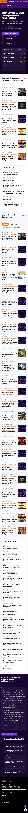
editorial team (7, 722)
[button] (25, 5)
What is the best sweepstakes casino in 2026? (14, 762)
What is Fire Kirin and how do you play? (14, 756)
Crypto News (8, 43)
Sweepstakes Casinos (11, 33)
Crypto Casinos (9, 38)
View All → (24, 79)
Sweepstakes (6, 227)
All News (5, 224)
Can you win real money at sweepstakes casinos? (13, 771)
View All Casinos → (14, 69)
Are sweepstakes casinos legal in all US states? (15, 751)
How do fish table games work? (15, 767)
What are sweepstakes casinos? (15, 746)
